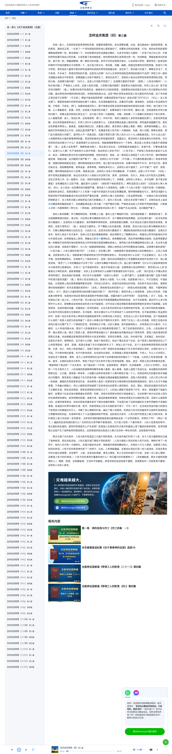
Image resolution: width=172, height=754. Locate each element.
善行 (98, 238)
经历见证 (91, 13)
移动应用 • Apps (142, 5)
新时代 (128, 13)
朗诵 (72, 13)
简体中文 (162, 5)
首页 (8, 13)
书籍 (23, 13)
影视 (40, 13)
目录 (52, 26)
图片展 (112, 13)
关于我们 (149, 13)
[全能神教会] (86, 5)
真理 (50, 204)
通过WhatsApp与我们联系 (145, 731)
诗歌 (57, 13)
